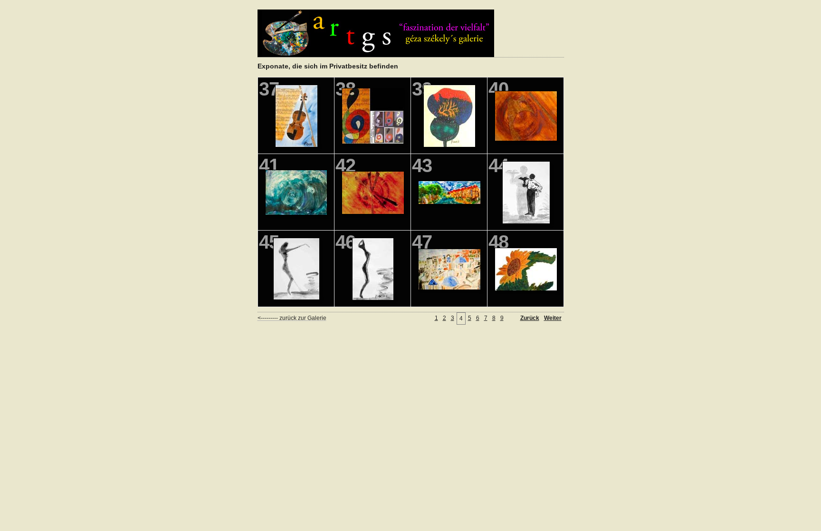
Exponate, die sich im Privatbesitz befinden (328, 66)
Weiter (553, 318)
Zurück (529, 318)
